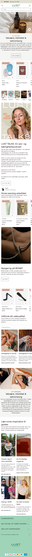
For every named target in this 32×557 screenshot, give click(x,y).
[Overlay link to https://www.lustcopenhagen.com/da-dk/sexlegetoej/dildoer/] (17, 94)
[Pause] (29, 29)
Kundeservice (7, 518)
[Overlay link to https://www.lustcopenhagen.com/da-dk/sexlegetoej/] (16, 22)
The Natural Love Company (22, 218)
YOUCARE (4, 218)
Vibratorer (10, 99)
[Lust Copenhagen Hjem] (16, 6)
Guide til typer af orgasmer (22, 472)
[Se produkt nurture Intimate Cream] (8, 208)
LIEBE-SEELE (5, 306)
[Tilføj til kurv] (12, 77)
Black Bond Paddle (21, 308)
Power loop (5, 82)
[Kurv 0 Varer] (30, 5)
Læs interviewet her (6, 474)
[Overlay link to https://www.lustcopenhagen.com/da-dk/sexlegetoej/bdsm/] (24, 94)
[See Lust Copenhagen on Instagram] (30, 534)
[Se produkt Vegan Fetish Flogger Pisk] (7, 296)
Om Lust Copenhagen (10, 529)
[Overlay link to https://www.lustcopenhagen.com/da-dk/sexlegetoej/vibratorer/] (11, 94)
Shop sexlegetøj (16, 55)
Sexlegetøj (4, 99)
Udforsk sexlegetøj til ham (25, 362)
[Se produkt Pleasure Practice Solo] (22, 70)
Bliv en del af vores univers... (14, 524)
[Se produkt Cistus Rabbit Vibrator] (22, 208)
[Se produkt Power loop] (8, 70)
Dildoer (17, 99)
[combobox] (16, 9)
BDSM (24, 99)
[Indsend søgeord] (3, 9)
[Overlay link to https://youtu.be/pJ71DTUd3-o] (16, 121)
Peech (3, 80)
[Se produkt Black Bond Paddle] (21, 296)
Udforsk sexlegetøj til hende (7, 362)
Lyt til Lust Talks (6, 183)
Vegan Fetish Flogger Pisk (9, 308)
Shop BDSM (5, 279)
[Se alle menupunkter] (2, 5)
